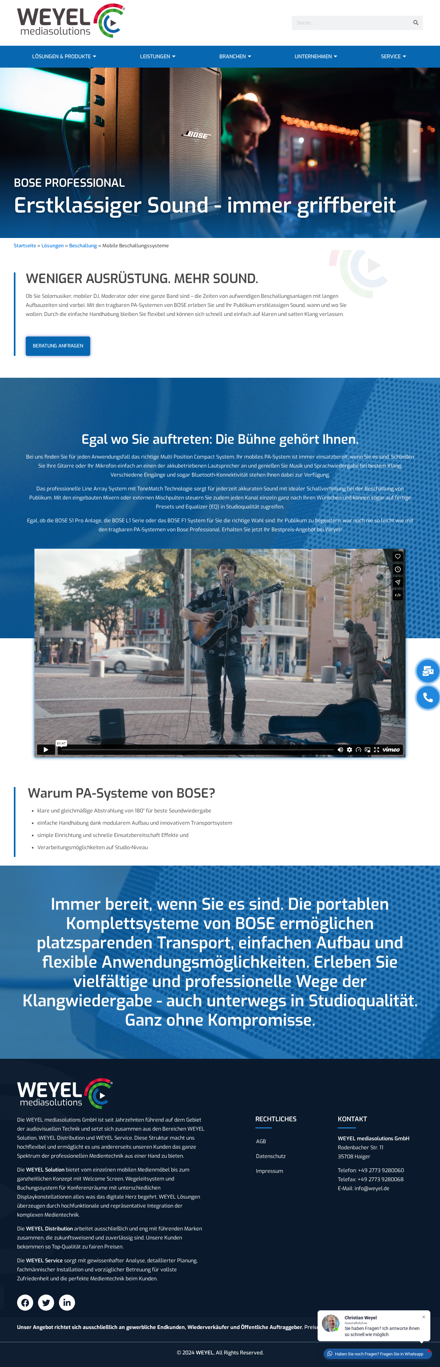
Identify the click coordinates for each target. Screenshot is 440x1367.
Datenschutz (271, 1156)
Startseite (25, 245)
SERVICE (391, 56)
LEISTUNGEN (155, 56)
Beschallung (83, 245)
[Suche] (416, 23)
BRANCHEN (232, 56)
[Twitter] (46, 1303)
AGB (261, 1141)
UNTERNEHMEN (313, 56)
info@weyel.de (372, 1188)
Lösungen (53, 245)
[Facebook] (25, 1303)
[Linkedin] (67, 1303)
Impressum (269, 1171)
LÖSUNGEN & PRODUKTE (61, 56)
